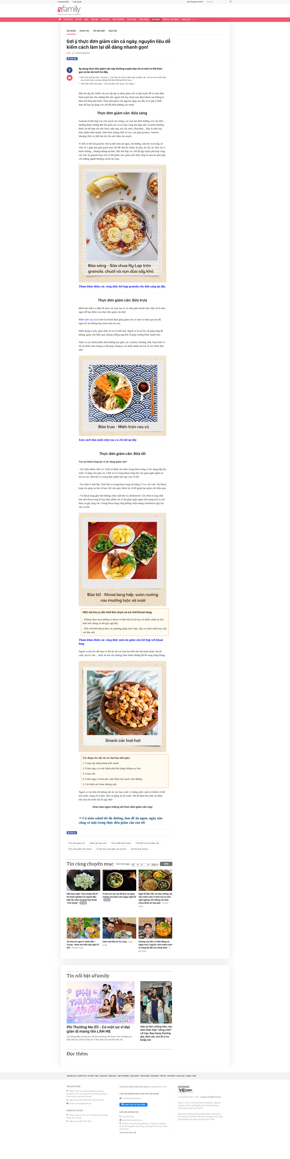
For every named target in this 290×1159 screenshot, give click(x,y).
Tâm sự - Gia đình (171, 19)
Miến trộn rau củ (87, 319)
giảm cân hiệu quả (98, 843)
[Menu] (194, 19)
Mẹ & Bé (94, 19)
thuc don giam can (76, 843)
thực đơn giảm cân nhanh (79, 849)
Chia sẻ (73, 59)
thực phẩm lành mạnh (121, 843)
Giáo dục (105, 19)
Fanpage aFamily (196, 2)
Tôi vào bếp (99, 30)
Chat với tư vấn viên (134, 1105)
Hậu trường (118, 19)
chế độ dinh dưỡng (139, 849)
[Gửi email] (69, 78)
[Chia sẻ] (69, 70)
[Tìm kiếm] (230, 2)
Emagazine (64, 2)
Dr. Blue (77, 2)
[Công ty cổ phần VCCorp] (185, 1089)
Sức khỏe (131, 19)
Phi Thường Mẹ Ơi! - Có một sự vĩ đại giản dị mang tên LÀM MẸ (98, 1029)
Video (188, 1076)
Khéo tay (84, 30)
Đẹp (86, 19)
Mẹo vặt (113, 30)
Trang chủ (71, 1076)
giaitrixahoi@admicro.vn (133, 1120)
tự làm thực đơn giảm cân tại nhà (111, 849)
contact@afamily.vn (83, 1103)
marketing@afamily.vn (132, 1098)
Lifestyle (68, 19)
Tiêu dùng (144, 19)
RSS (194, 1076)
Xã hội (79, 19)
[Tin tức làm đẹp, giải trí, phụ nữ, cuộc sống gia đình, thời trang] (69, 10)
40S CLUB (186, 19)
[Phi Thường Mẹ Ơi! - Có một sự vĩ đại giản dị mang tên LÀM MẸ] (101, 1002)
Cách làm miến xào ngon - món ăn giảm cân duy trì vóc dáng (107, 84)
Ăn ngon (156, 19)
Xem (166, 864)
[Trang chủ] (59, 19)
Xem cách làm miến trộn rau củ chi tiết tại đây (108, 440)
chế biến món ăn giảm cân (147, 843)
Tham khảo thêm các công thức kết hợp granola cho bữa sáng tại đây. (122, 286)
